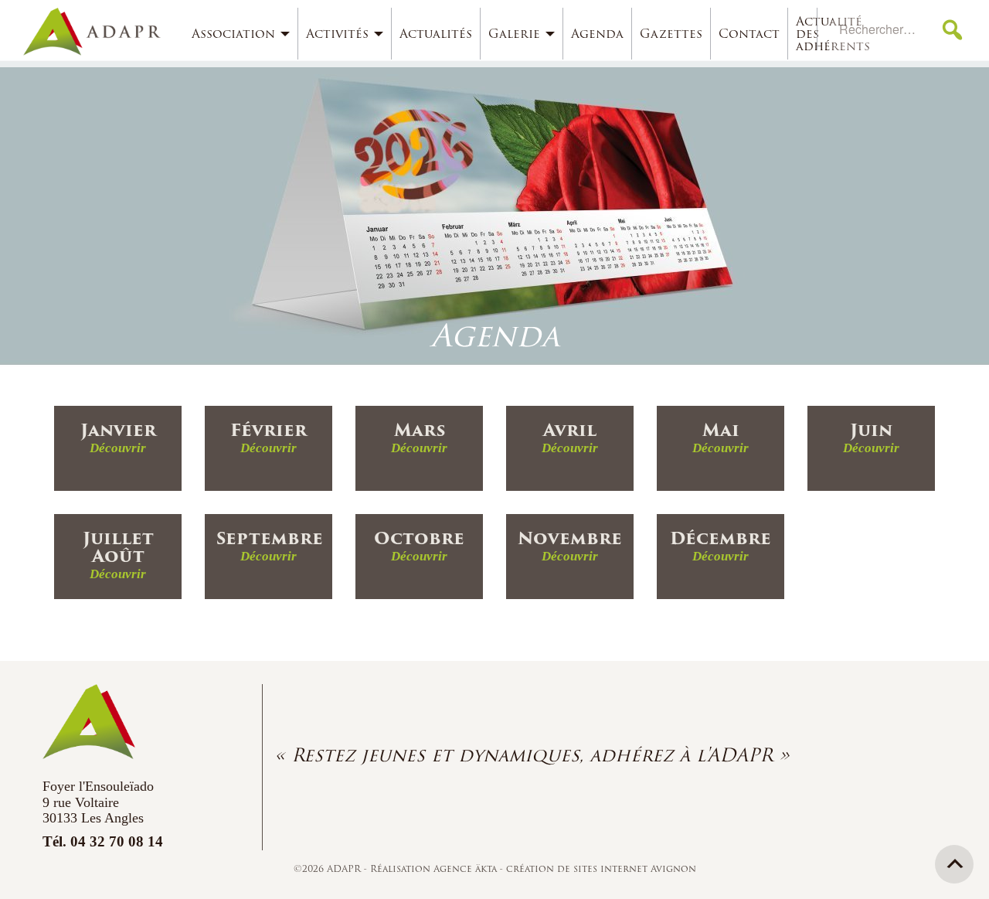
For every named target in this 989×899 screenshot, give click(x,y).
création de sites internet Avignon (601, 868)
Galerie (514, 33)
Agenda (597, 33)
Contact (749, 33)
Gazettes (671, 33)
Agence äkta (466, 868)
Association (233, 33)
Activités (337, 33)
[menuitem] (241, 34)
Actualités (435, 33)
